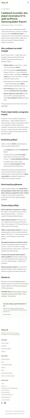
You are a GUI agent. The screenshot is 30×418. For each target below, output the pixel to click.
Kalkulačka (4, 346)
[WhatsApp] (2, 403)
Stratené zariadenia (6, 348)
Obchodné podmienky (7, 373)
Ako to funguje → (7, 314)
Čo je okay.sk (9, 288)
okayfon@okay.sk (5, 397)
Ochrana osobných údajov (7, 376)
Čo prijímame (12, 296)
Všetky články (6, 9)
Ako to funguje (21, 286)
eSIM (2, 370)
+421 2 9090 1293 (5, 400)
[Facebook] (5, 403)
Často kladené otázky (6, 364)
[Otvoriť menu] (27, 2)
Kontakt (3, 367)
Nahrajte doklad (20, 281)
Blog (2, 362)
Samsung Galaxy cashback (19, 291)
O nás (2, 383)
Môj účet (3, 351)
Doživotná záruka (5, 359)
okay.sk (4, 2)
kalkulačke (4, 106)
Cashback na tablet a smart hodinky (11, 294)
